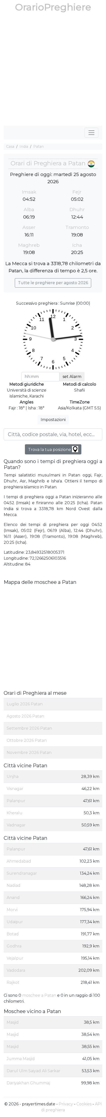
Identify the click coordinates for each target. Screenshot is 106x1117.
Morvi (12, 909)
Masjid (13, 1022)
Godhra (14, 946)
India (23, 146)
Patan (38, 146)
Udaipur (15, 921)
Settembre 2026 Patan (29, 728)
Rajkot (13, 982)
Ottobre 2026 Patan (27, 740)
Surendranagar (22, 873)
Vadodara (16, 970)
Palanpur (16, 800)
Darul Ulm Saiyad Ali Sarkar (33, 1070)
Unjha (12, 776)
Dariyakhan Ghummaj (28, 1083)
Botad (13, 934)
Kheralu (14, 813)
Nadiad (13, 885)
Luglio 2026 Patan (25, 704)
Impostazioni (53, 419)
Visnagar (15, 788)
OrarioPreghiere (53, 7)
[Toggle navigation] (91, 133)
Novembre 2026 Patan (29, 752)
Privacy (66, 1104)
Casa (10, 146)
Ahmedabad (19, 861)
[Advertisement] (53, 70)
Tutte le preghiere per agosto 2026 (53, 282)
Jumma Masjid (21, 1058)
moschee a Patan (39, 995)
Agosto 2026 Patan (25, 716)
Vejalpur (15, 958)
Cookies (83, 1104)
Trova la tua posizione (50, 449)
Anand (13, 897)
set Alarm (72, 376)
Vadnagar (16, 825)
